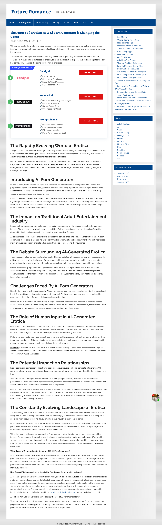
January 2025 (123, 182)
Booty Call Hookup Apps (128, 69)
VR (84, 22)
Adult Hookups (123, 124)
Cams (66, 22)
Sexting (56, 22)
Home (11, 22)
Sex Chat (121, 150)
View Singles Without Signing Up (131, 72)
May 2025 (121, 179)
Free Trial (91, 72)
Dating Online (123, 135)
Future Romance (31, 11)
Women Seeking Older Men (129, 63)
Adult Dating (42, 22)
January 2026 (123, 173)
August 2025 (122, 176)
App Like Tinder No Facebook (130, 49)
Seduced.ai (46, 95)
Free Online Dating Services (129, 77)
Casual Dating (123, 132)
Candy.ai (45, 71)
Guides (120, 138)
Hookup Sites (25, 22)
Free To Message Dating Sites (130, 66)
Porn (76, 22)
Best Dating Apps (124, 51)
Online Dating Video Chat (128, 40)
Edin (33, 41)
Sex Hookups (123, 153)
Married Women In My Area (129, 46)
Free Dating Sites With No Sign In (131, 75)
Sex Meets (122, 37)
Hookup (120, 141)
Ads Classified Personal (127, 60)
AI (92, 22)
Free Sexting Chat (125, 54)
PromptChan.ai (49, 119)
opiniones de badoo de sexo (63, 492)
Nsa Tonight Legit (125, 43)
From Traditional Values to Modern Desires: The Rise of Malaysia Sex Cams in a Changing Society (133, 101)
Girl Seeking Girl (124, 57)
